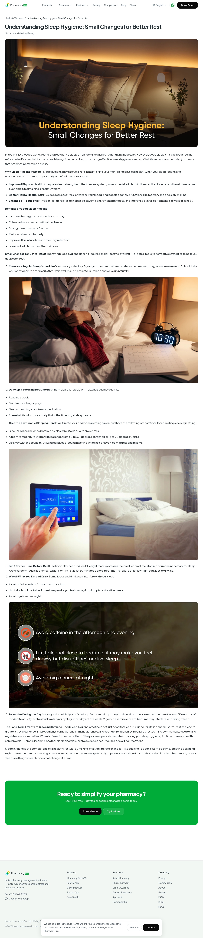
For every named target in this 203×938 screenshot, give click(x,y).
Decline (134, 927)
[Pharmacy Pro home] (16, 5)
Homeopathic (120, 901)
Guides (162, 892)
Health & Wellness (14, 18)
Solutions (64, 5)
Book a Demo (90, 811)
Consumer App (74, 887)
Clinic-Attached (121, 887)
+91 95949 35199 (18, 894)
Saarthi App (73, 882)
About (161, 887)
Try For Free (113, 811)
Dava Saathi (73, 897)
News (133, 5)
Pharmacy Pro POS (77, 878)
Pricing (96, 5)
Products (47, 5)
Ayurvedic (118, 897)
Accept (151, 927)
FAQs (161, 897)
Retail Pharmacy (121, 878)
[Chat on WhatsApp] (173, 5)
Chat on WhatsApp (19, 898)
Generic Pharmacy (122, 892)
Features (80, 5)
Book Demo (187, 5)
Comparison (110, 5)
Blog (123, 5)
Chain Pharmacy (121, 882)
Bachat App (73, 892)
